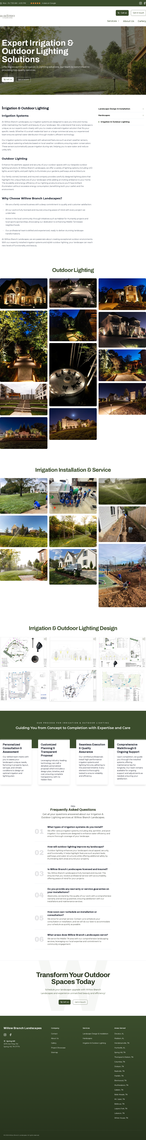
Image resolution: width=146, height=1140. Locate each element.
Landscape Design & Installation (95, 1034)
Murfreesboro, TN (121, 1085)
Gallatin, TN (118, 1090)
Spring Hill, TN (119, 1052)
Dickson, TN (119, 1066)
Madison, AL (119, 1038)
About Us (128, 21)
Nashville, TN (119, 1071)
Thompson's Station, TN (123, 1057)
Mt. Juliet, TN (119, 1099)
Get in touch (138, 13)
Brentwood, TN (120, 1080)
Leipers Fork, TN (120, 1109)
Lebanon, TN (119, 1113)
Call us (124, 13)
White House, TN (121, 1118)
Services (112, 21)
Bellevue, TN (119, 1104)
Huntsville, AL (119, 1048)
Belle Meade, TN (121, 1095)
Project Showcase (58, 1048)
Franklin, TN (119, 1076)
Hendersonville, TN (121, 1043)
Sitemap (54, 1052)
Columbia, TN (119, 1062)
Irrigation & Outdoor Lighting (94, 1043)
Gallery (142, 21)
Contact (54, 1034)
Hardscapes (87, 1038)
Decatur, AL (119, 1034)
